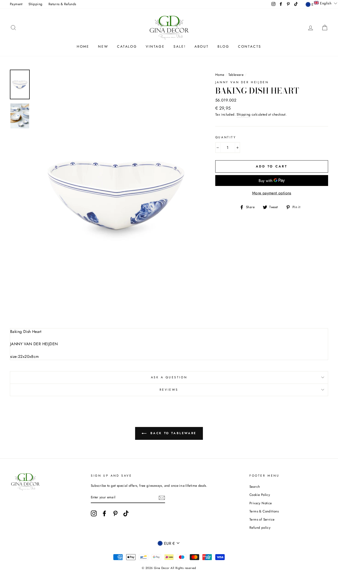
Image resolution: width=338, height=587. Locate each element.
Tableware (236, 74)
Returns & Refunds (62, 3)
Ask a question (169, 377)
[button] (325, 3)
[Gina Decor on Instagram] (94, 513)
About (201, 46)
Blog (223, 46)
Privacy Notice (260, 503)
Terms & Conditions (264, 511)
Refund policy (259, 527)
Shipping (35, 3)
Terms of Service (261, 519)
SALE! (179, 46)
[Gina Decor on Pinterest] (115, 513)
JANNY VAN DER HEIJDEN (242, 82)
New (103, 46)
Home (83, 46)
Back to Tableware (172, 433)
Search (254, 486)
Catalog (127, 46)
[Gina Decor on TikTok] (126, 513)
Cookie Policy (259, 494)
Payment (16, 3)
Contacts (249, 46)
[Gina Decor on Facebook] (104, 513)
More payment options (271, 193)
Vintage (155, 46)
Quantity (225, 137)
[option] (116, 195)
